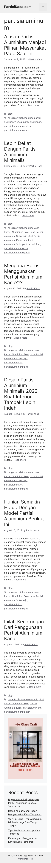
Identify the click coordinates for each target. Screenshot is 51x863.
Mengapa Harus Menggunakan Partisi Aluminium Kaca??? (23, 274)
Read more (33, 105)
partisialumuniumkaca (16, 248)
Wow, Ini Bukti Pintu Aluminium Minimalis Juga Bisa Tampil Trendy (25, 822)
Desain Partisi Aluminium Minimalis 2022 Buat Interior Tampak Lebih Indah (21, 394)
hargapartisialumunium (20, 118)
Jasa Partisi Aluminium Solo (23, 699)
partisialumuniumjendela (17, 126)
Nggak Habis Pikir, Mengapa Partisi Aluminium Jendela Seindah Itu (23, 803)
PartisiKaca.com (18, 7)
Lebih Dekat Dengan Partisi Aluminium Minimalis (20, 151)
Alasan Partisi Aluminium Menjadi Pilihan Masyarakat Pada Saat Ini (25, 45)
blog (10, 113)
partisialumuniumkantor (17, 130)
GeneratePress (25, 858)
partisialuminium (32, 122)
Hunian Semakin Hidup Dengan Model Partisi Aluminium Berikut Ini (24, 513)
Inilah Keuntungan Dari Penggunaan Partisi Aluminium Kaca (24, 630)
